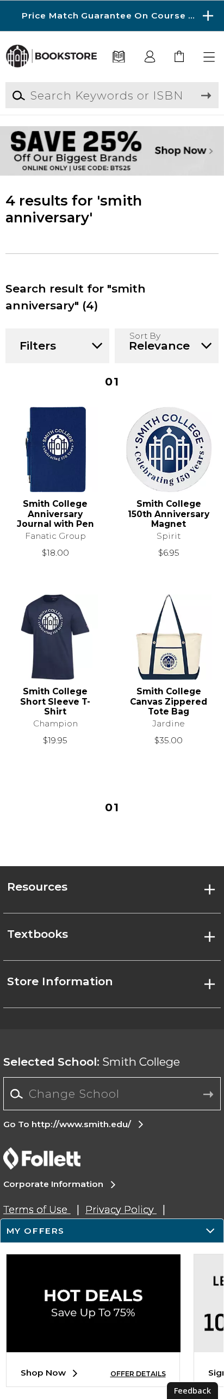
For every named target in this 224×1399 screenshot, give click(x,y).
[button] (112, 16)
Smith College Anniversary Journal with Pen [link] (55, 514)
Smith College (91, 1061)
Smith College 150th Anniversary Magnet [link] (168, 514)
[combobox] (111, 1094)
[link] (180, 57)
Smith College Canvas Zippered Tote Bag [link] (168, 702)
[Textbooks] (119, 57)
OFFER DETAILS (138, 1374)
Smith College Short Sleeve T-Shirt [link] (55, 702)
